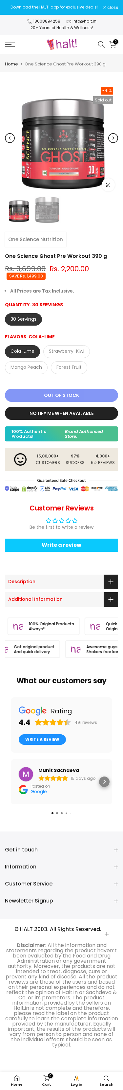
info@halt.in (84, 21)
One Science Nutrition (35, 239)
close (112, 7)
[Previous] (10, 138)
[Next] (113, 138)
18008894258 (46, 21)
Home (11, 64)
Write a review (61, 545)
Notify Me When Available (61, 413)
